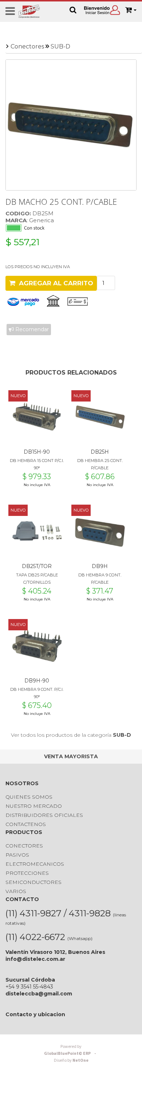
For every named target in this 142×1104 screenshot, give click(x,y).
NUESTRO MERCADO (33, 806)
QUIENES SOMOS (28, 797)
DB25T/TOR (37, 566)
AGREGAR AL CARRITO (54, 283)
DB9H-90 (36, 680)
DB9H (100, 566)
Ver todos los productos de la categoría (71, 735)
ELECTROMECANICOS (34, 864)
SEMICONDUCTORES (33, 882)
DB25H (100, 452)
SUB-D (60, 46)
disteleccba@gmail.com (38, 993)
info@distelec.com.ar (35, 959)
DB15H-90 (37, 452)
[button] (131, 10)
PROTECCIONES (27, 873)
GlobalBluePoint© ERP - (71, 1050)
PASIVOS (17, 855)
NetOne (71, 1060)
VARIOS (15, 891)
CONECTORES (24, 845)
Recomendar (31, 329)
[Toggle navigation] (10, 11)
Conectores (27, 46)
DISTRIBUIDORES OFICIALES (44, 815)
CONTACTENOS (25, 824)
